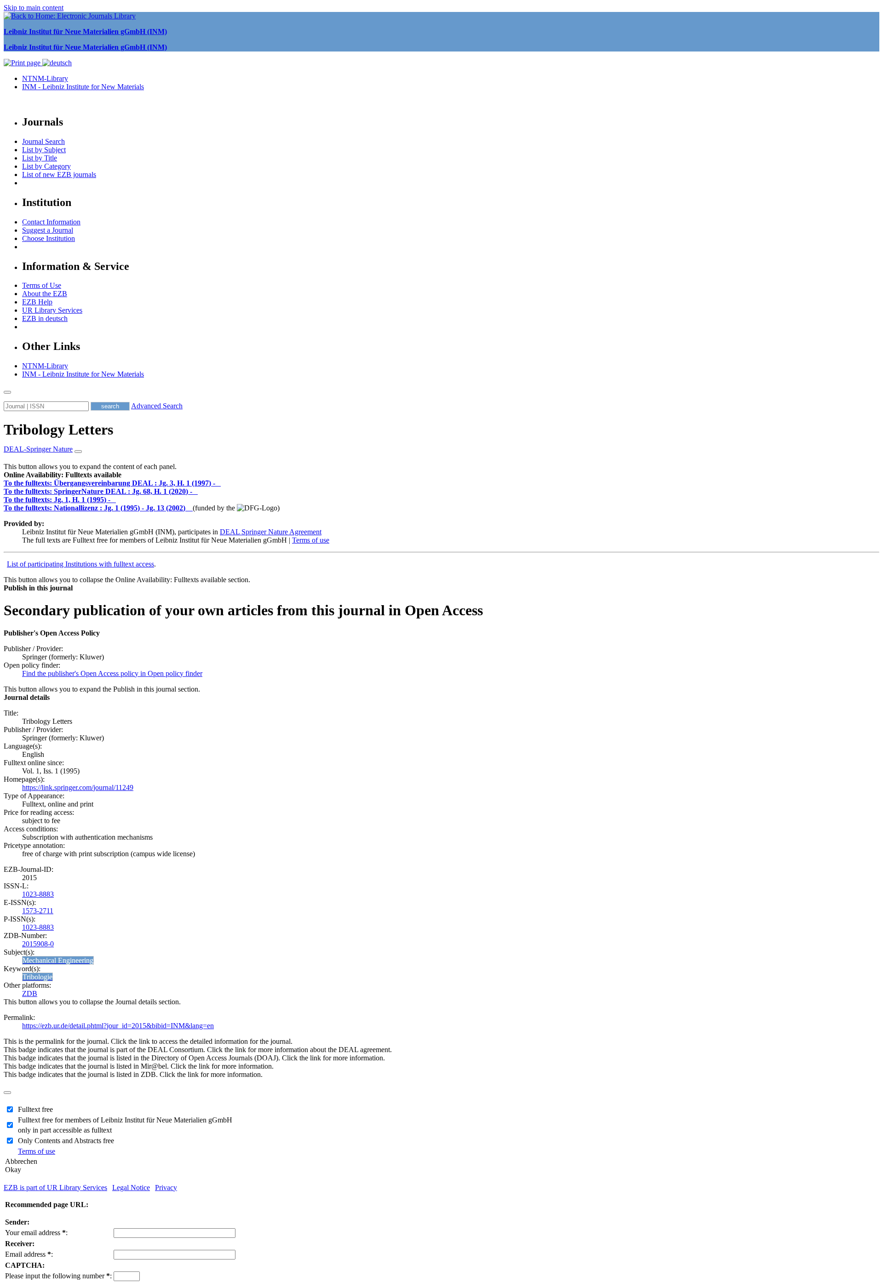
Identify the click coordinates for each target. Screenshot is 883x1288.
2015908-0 (38, 944)
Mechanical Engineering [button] (58, 960)
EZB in (45, 318)
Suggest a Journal (47, 230)
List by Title (39, 158)
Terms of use (310, 540)
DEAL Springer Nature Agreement (270, 532)
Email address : (29, 1254)
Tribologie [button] (37, 977)
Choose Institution (48, 238)
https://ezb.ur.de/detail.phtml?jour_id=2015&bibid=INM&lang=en (118, 1026)
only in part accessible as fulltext (65, 1130)
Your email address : (36, 1232)
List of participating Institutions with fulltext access (80, 564)
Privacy (166, 1187)
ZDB (29, 993)
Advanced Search (157, 406)
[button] (62, 475)
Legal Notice (131, 1187)
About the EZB (44, 294)
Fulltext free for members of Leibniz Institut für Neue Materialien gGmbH (125, 1120)
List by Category (46, 166)
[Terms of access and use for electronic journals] (219, 483)
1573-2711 (37, 911)
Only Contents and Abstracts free (66, 1141)
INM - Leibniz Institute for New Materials (83, 87)
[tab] (441, 475)
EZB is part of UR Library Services (55, 1187)
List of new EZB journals (59, 174)
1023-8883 (38, 894)
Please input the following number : (58, 1276)
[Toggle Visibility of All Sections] (78, 451)
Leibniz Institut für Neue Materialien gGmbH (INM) (85, 31)
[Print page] (23, 63)
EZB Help (37, 302)
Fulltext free (35, 1109)
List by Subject (44, 150)
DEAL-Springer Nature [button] (38, 449)
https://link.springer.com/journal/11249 (77, 787)
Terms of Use (41, 285)
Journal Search (43, 141)
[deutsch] (57, 63)
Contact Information (51, 222)
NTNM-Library (45, 78)
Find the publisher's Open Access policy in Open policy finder (112, 673)
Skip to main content (33, 7)
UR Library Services (52, 310)
